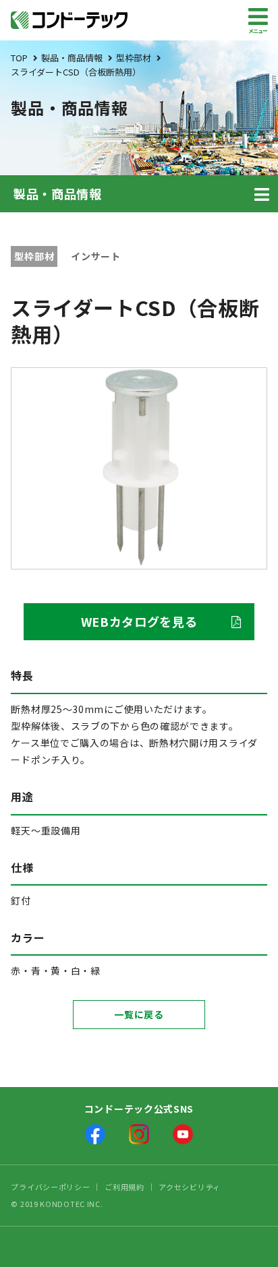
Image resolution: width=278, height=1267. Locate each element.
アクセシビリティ (190, 1186)
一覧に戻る (139, 1014)
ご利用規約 (124, 1186)
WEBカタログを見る (139, 621)
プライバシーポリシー (50, 1186)
